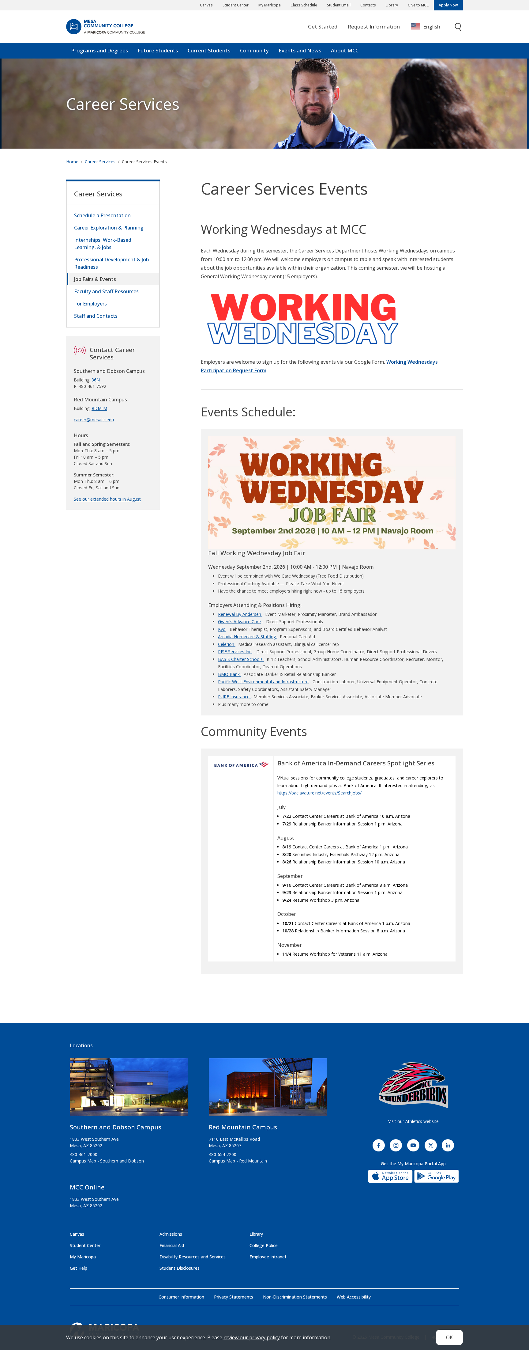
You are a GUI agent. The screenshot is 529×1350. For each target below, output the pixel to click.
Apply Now (448, 5)
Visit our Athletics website (413, 1121)
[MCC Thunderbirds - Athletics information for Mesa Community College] (413, 1085)
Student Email (339, 5)
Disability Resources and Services (192, 1257)
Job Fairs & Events (95, 279)
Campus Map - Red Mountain (238, 1161)
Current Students (209, 50)
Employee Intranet (268, 1257)
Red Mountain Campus (243, 1127)
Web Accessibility (354, 1297)
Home (72, 162)
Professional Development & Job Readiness (111, 263)
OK (449, 1337)
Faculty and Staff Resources (106, 291)
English (431, 26)
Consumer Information (181, 1297)
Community (254, 50)
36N (96, 380)
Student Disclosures (179, 1268)
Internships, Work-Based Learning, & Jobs (102, 244)
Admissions (170, 1234)
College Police (263, 1245)
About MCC (344, 50)
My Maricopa (269, 5)
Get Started (322, 26)
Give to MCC (418, 5)
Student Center (236, 5)
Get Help (78, 1268)
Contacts (368, 5)
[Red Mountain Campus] (268, 1089)
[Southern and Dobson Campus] (129, 1089)
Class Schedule (304, 5)
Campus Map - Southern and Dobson (107, 1161)
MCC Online (87, 1187)
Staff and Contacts (96, 316)
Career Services (122, 103)
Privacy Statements (233, 1297)
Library (392, 5)
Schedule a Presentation (102, 215)
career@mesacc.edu (94, 420)
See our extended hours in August (107, 499)
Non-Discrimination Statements (295, 1297)
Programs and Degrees (99, 50)
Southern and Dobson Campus (115, 1127)
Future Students (158, 50)
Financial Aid (171, 1245)
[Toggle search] (458, 27)
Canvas (206, 5)
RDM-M (99, 408)
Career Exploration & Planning (109, 227)
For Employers (90, 303)
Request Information (374, 26)
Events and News (300, 50)
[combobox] (430, 27)
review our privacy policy (251, 1337)
